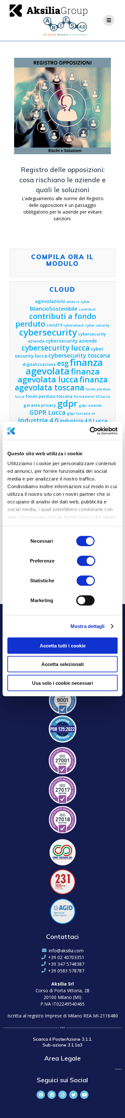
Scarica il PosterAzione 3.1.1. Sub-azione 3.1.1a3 (62, 1042)
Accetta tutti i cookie (63, 645)
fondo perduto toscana (49, 396)
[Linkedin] (51, 1095)
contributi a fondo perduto (55, 320)
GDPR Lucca (47, 412)
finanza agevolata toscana (61, 383)
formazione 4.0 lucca (92, 396)
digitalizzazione (39, 364)
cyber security (97, 325)
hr (94, 413)
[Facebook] (41, 1095)
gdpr (67, 403)
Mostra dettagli (88, 626)
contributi (87, 309)
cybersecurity (48, 332)
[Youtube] (84, 1095)
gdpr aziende (90, 405)
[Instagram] (62, 1095)
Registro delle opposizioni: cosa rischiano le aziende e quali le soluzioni (62, 179)
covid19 (54, 325)
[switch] (86, 560)
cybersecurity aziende (71, 340)
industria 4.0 (38, 420)
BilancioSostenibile (53, 308)
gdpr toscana (78, 413)
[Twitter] (73, 1095)
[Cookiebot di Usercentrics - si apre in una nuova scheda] (90, 431)
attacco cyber (78, 301)
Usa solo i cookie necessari (62, 682)
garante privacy (39, 405)
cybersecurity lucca (55, 348)
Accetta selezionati (62, 664)
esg (63, 363)
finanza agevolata (64, 366)
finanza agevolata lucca (59, 375)
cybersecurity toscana (79, 355)
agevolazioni (50, 301)
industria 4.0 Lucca (83, 420)
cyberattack (73, 325)
